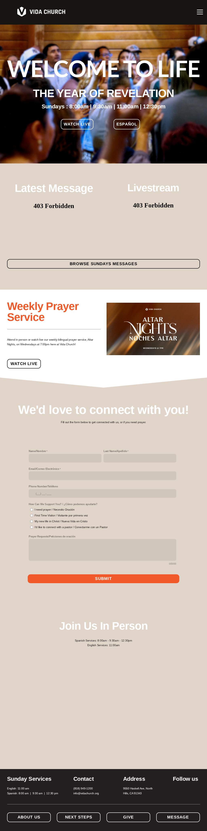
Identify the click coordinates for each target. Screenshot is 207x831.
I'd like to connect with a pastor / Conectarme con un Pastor (71, 527)
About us (29, 817)
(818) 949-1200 (83, 788)
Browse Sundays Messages (103, 264)
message (178, 817)
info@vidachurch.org (86, 793)
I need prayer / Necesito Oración (55, 509)
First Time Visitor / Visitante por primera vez (61, 515)
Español (126, 124)
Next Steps (78, 817)
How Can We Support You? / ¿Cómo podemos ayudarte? (63, 504)
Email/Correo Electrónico (44, 469)
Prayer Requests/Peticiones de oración (52, 536)
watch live (77, 124)
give (128, 817)
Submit (103, 578)
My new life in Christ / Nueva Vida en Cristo (61, 521)
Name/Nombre (37, 451)
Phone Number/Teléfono (43, 486)
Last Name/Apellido (115, 451)
